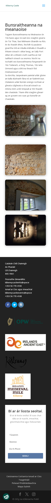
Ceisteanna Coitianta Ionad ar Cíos (24, 476)
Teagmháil (24, 479)
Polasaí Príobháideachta (24, 483)
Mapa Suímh (24, 486)
